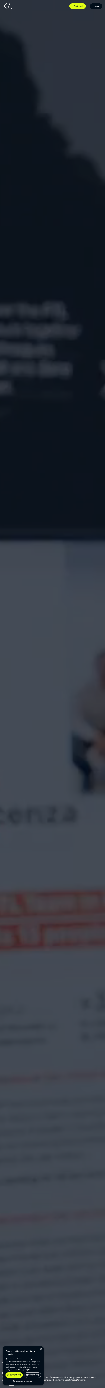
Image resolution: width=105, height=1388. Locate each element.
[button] (96, 6)
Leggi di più (25, 1369)
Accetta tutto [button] (14, 1375)
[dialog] (23, 1365)
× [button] (41, 1349)
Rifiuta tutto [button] (32, 1375)
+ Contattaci (77, 6)
